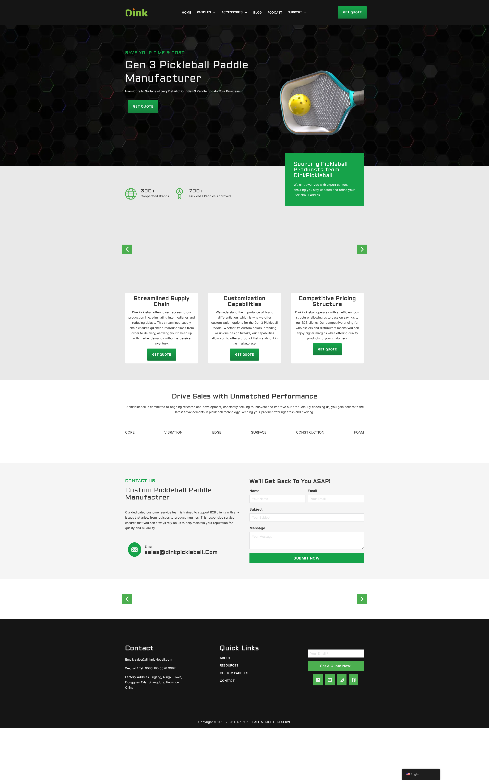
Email (312, 491)
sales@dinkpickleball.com (153, 659)
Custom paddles (234, 673)
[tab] (130, 433)
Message (257, 528)
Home (186, 12)
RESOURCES (229, 665)
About (225, 658)
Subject (256, 509)
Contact (227, 681)
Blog (257, 12)
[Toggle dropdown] (214, 12)
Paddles (204, 12)
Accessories (232, 12)
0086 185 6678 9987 (160, 668)
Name (254, 491)
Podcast (274, 12)
